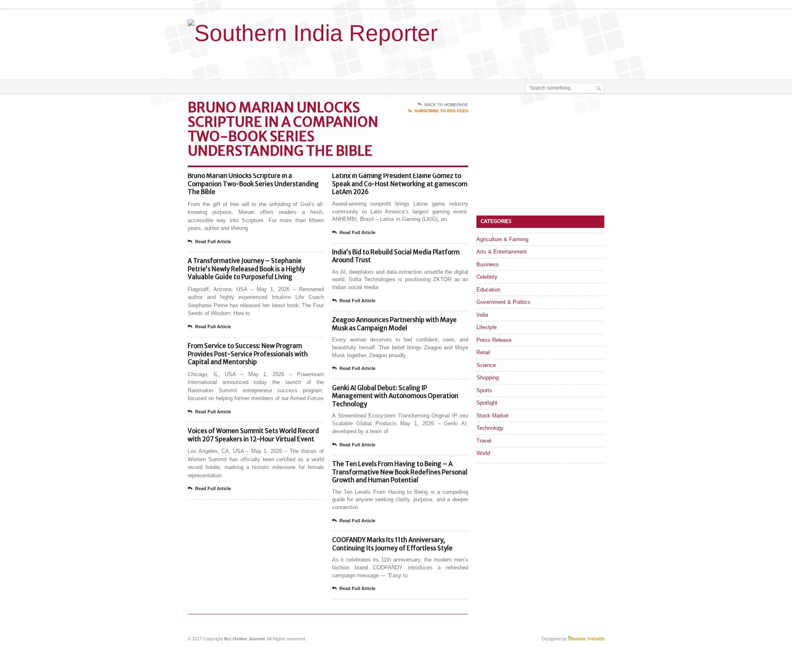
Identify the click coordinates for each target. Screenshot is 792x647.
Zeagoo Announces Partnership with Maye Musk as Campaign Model (394, 324)
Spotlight (486, 403)
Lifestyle (486, 327)
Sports (484, 390)
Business (487, 264)
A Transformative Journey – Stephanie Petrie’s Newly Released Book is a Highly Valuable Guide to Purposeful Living (246, 269)
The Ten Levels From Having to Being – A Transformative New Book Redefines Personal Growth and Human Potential (399, 472)
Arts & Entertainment (501, 252)
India (482, 315)
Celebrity (486, 277)
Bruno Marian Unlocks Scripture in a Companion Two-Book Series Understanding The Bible (253, 184)
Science (486, 365)
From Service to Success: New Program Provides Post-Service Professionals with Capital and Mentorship (248, 354)
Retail (483, 352)
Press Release (494, 340)
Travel (483, 441)
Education (488, 290)
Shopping (487, 377)
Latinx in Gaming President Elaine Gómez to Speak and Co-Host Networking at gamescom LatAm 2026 (399, 184)
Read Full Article (213, 241)
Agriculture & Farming (502, 239)
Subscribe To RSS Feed (441, 111)
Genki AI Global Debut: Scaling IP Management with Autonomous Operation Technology (395, 396)
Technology (490, 428)
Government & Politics (503, 302)
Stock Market (492, 415)
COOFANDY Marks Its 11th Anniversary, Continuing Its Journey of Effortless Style (392, 544)
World (483, 453)
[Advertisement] (507, 59)
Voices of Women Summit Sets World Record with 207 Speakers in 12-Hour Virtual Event (253, 435)
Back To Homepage (446, 104)
